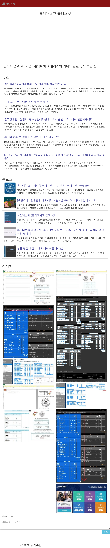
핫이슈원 (10, 3)
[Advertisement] (55, 39)
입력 (106, 532)
